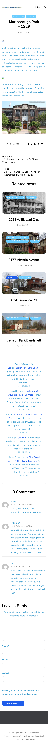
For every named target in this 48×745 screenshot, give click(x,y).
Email (5, 659)
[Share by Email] (41, 144)
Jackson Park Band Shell (26, 367)
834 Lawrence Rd (24, 300)
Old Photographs (15, 197)
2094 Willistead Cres (24, 219)
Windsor (31, 16)
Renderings (18, 16)
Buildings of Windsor (17, 237)
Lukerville (21, 437)
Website (6, 673)
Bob (9, 367)
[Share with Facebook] (28, 144)
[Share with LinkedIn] (35, 144)
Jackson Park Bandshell (24, 340)
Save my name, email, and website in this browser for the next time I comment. (22, 692)
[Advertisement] (25, 720)
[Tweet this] (31, 144)
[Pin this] (38, 144)
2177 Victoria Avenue (24, 260)
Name (5, 645)
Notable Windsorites (17, 241)
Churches (12, 278)
